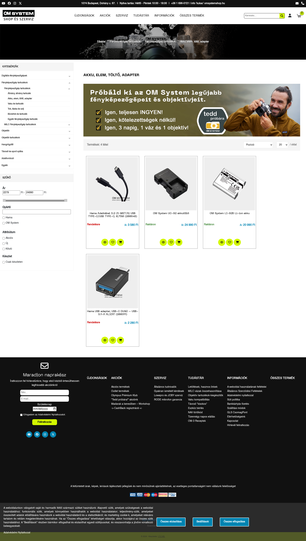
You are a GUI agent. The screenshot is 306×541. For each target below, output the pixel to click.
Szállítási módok (236, 408)
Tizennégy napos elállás (201, 417)
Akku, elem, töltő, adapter (194, 41)
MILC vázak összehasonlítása (205, 391)
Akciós (9, 238)
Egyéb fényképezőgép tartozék (23, 119)
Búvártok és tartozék (17, 114)
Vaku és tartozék (16, 104)
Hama (9, 218)
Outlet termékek (120, 391)
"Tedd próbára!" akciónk (124, 399)
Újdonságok (84, 15)
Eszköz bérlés (196, 408)
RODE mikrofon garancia (168, 399)
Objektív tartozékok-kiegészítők (205, 395)
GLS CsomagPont (237, 412)
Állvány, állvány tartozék (19, 93)
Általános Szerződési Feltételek (244, 391)
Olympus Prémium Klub (124, 395)
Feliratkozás (45, 422)
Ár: (125, 225)
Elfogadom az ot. (44, 415)
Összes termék (192, 15)
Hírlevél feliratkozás (238, 425)
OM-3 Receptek (197, 421)
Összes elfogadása (234, 522)
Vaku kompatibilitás (198, 399)
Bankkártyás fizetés (238, 404)
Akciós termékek (120, 387)
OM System (12, 223)
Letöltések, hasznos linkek (202, 387)
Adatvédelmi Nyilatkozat (50, 415)
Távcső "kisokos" (197, 404)
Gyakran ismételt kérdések (169, 391)
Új (7, 243)
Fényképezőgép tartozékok (125, 41)
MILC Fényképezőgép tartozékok (20, 125)
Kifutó (9, 249)
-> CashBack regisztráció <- (126, 408)
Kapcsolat (232, 421)
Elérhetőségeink (236, 417)
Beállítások (203, 522)
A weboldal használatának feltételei (246, 387)
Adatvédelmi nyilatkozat (240, 395)
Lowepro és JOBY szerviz (168, 395)
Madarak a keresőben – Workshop (130, 404)
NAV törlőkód (195, 412)
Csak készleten (14, 262)
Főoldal (101, 41)
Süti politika (233, 399)
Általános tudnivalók (165, 387)
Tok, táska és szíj (16, 109)
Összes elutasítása (171, 522)
